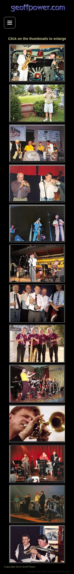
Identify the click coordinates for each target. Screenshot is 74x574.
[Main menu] (9, 22)
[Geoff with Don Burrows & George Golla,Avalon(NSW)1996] (37, 223)
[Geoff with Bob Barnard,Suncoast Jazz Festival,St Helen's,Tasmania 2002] (37, 183)
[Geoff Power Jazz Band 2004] (37, 303)
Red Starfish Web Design (56, 571)
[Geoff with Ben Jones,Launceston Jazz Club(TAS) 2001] (37, 63)
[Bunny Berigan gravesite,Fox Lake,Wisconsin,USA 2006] (37, 103)
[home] (37, 8)
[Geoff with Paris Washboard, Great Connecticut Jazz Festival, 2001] (37, 504)
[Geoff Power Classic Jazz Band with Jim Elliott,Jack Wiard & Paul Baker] (37, 343)
